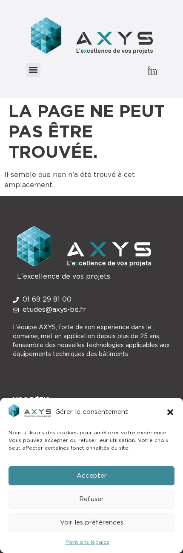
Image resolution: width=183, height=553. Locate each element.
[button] (170, 412)
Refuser (91, 499)
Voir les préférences (91, 522)
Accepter (92, 476)
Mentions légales (87, 541)
